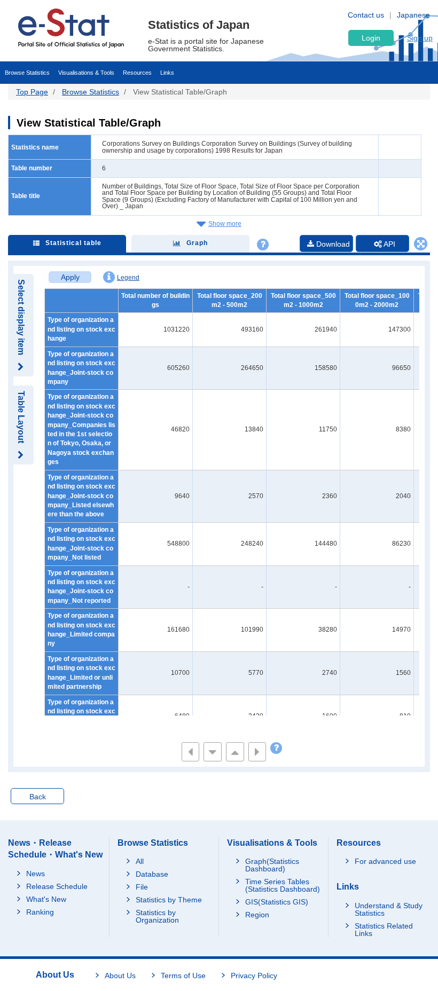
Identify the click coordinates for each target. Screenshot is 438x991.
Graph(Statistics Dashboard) (272, 865)
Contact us (366, 15)
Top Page (32, 92)
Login (371, 38)
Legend (128, 277)
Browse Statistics (27, 72)
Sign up (420, 38)
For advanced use (385, 861)
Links (167, 72)
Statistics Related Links (384, 929)
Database (152, 874)
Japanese (413, 15)
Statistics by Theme (169, 899)
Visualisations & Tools (86, 72)
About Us (120, 975)
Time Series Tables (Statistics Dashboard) (282, 885)
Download (332, 244)
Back (37, 796)
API (388, 244)
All (140, 861)
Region (257, 914)
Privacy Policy (254, 975)
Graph (197, 243)
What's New (46, 899)
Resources (137, 72)
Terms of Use (183, 975)
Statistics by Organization (157, 916)
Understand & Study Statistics (389, 909)
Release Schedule (57, 886)
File (142, 887)
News (35, 873)
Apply (70, 277)
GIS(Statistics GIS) (276, 902)
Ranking (40, 912)
